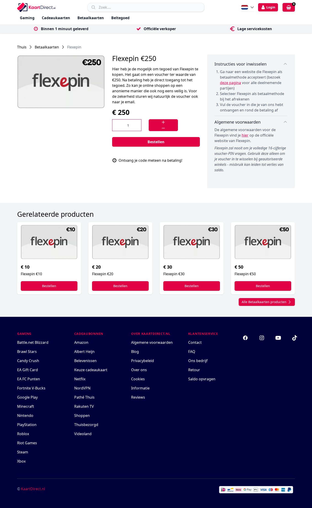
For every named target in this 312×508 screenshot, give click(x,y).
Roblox (23, 433)
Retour (194, 369)
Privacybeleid (142, 360)
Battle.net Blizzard (32, 342)
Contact (195, 342)
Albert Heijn (84, 351)
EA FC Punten (28, 378)
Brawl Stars (27, 351)
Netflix (79, 378)
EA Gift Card (27, 369)
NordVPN (82, 388)
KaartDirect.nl (33, 488)
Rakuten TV (84, 406)
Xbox (21, 461)
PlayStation (27, 424)
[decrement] (163, 128)
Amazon (81, 342)
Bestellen (156, 141)
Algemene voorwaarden (152, 342)
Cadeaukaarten (56, 18)
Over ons (139, 369)
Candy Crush (28, 360)
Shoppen (82, 415)
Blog (135, 351)
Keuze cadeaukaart (90, 369)
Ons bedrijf (198, 360)
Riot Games (27, 442)
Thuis (21, 47)
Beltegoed (120, 18)
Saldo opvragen (201, 378)
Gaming (27, 18)
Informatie (140, 388)
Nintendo (25, 415)
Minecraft (25, 406)
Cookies (138, 378)
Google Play (27, 397)
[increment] (163, 122)
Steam (22, 452)
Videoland (83, 433)
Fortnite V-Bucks (31, 388)
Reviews (138, 397)
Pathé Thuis (84, 397)
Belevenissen (85, 360)
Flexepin (74, 47)
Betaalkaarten (90, 18)
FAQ (191, 351)
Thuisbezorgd (86, 424)
